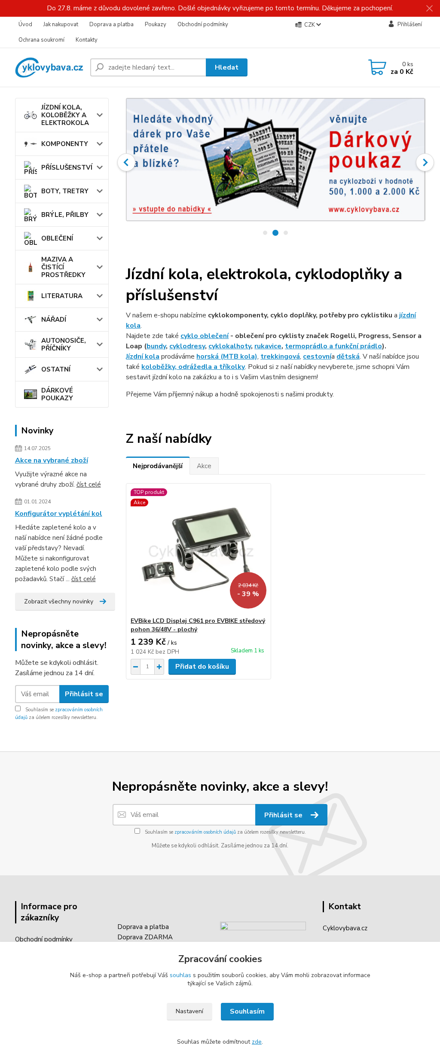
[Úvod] (49, 67)
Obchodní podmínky (202, 24)
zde (257, 1042)
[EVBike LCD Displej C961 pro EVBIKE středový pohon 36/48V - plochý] (198, 550)
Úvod (25, 24)
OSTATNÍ (55, 369)
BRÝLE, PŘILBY (65, 214)
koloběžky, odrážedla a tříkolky (193, 367)
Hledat (226, 67)
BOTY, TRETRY (65, 191)
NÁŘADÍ (53, 319)
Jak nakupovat (60, 24)
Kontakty (87, 40)
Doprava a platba (111, 24)
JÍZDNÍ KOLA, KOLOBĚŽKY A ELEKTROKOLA (65, 115)
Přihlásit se (84, 694)
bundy (156, 346)
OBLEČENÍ (57, 238)
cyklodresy (187, 346)
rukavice (267, 346)
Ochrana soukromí (41, 40)
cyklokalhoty (229, 346)
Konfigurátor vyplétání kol (58, 513)
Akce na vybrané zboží (51, 460)
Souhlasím (247, 1011)
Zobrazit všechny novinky (58, 601)
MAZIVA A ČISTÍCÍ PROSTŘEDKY (63, 267)
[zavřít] (429, 8)
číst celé (88, 484)
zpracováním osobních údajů (205, 832)
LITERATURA (61, 296)
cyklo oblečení (204, 336)
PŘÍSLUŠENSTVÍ (66, 167)
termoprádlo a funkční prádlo (333, 346)
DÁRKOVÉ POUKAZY (57, 394)
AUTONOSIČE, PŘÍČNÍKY (63, 344)
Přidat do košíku (202, 666)
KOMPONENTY (64, 144)
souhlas (180, 975)
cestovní (317, 356)
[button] (126, 162)
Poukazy (155, 24)
